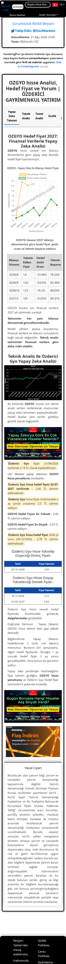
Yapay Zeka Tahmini (12, 116)
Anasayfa (18, 6)
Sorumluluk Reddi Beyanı (33, 23)
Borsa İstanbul (17, 15)
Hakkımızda (21, 960)
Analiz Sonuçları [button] (47, 14)
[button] (58, 4)
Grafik (52, 116)
